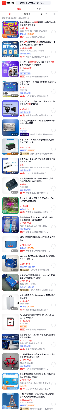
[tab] (19, 8)
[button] (53, 410)
